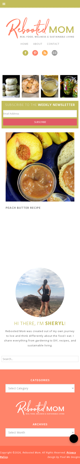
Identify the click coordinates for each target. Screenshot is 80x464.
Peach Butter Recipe (23, 208)
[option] (11, 86)
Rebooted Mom (40, 28)
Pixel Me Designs (70, 457)
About (37, 44)
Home (25, 44)
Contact (53, 44)
